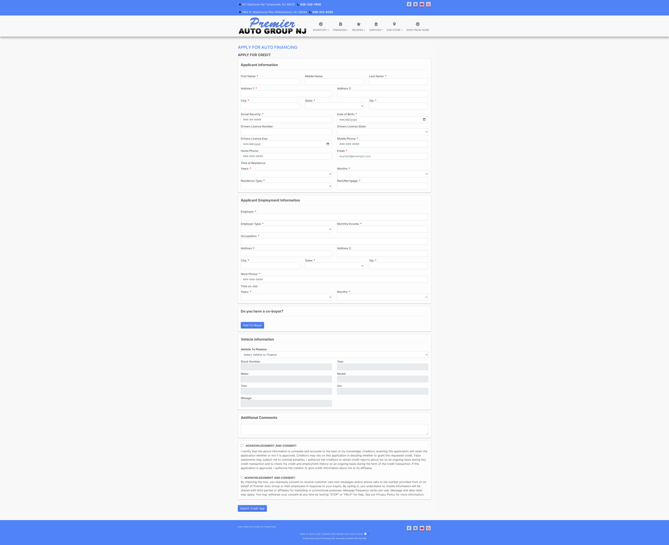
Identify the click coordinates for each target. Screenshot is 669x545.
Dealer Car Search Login (310, 534)
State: (309, 100)
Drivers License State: (351, 126)
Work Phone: (249, 274)
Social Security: (251, 114)
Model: (341, 373)
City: (244, 100)
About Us (248, 527)
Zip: (371, 100)
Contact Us (258, 527)
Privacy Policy (385, 494)
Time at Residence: (253, 163)
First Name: (248, 76)
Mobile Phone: (346, 138)
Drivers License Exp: (254, 138)
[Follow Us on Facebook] (409, 4)
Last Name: (376, 76)
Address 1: (248, 88)
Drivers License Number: (257, 126)
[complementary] (658, 534)
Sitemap (339, 534)
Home (240, 527)
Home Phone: (250, 151)
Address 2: (344, 88)
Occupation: (249, 236)
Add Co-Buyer (252, 325)
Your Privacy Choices (354, 534)
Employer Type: (251, 224)
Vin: (339, 386)
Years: (245, 168)
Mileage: (246, 398)
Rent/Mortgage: (347, 180)
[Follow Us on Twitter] (415, 4)
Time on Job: (249, 286)
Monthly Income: (348, 224)
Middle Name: (314, 76)
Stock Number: (251, 361)
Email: (341, 151)
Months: (342, 168)
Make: (245, 373)
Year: (340, 361)
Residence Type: (252, 180)
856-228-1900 (310, 4)
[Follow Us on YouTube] (422, 4)
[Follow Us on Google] (428, 4)
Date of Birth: (346, 114)
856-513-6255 (322, 12)
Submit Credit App (252, 508)
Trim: (244, 386)
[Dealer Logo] (273, 26)
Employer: (247, 211)
